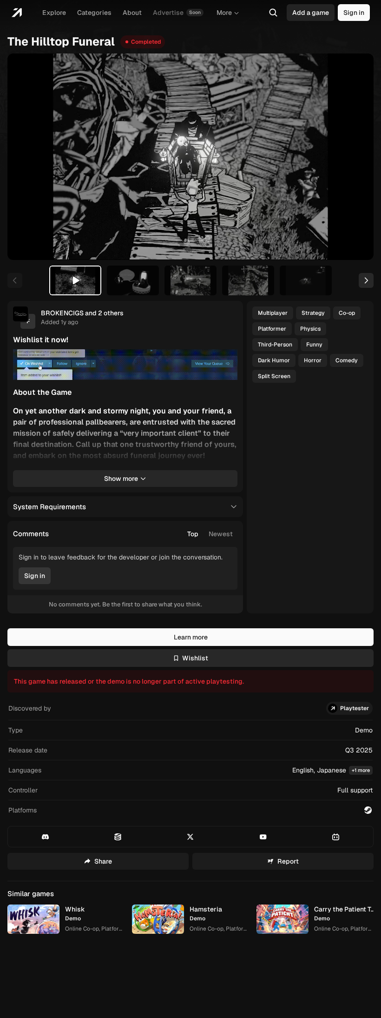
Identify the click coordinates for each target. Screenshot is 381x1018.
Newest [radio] (221, 534)
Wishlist (195, 658)
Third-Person (275, 344)
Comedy (346, 360)
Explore (54, 12)
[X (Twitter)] (190, 836)
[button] (190, 770)
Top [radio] (192, 534)
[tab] (75, 280)
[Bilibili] (335, 836)
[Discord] (45, 836)
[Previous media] (25, 157)
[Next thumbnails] (366, 280)
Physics (310, 329)
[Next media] (356, 157)
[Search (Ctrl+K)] (273, 12)
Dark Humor (274, 360)
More (224, 12)
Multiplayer (273, 313)
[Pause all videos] (226, 360)
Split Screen (274, 376)
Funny (314, 344)
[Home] (16, 12)
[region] (190, 156)
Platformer (272, 329)
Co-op (347, 313)
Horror (313, 360)
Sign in (353, 12)
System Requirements (49, 506)
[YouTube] (263, 836)
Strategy (313, 313)
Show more (121, 478)
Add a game (310, 12)
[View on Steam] (368, 810)
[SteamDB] (117, 836)
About (132, 12)
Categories (94, 12)
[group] (210, 533)
